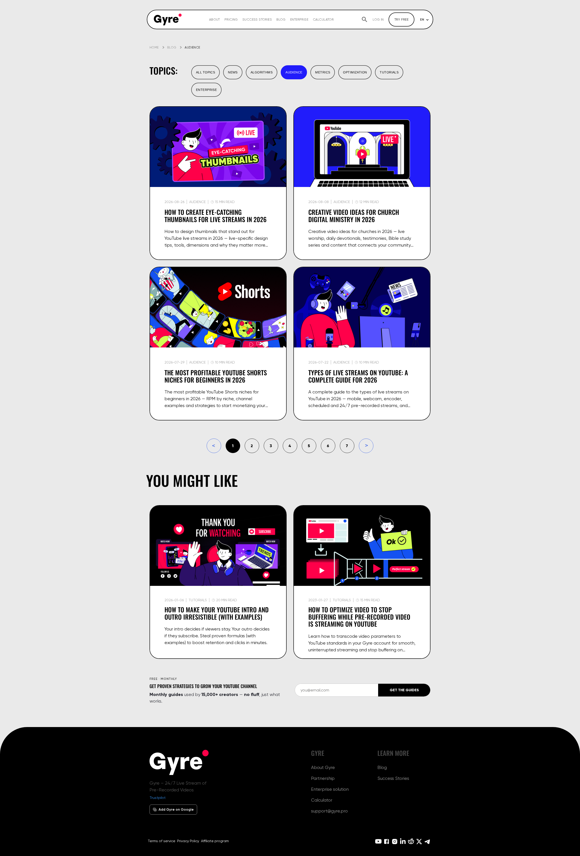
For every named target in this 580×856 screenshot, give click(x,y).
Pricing (231, 19)
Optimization (355, 72)
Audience (197, 202)
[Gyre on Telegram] (427, 841)
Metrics (322, 72)
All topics (205, 72)
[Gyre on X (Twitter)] (419, 841)
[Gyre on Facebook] (386, 841)
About (214, 19)
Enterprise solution (330, 789)
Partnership (323, 778)
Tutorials (389, 72)
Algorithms (262, 72)
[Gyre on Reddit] (411, 841)
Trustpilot (158, 797)
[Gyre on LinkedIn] (403, 841)
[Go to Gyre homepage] (179, 762)
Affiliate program (215, 841)
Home (154, 47)
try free (401, 19)
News (233, 72)
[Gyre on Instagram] (395, 841)
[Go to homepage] (168, 19)
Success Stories (257, 19)
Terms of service (161, 841)
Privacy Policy (188, 841)
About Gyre (323, 767)
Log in (378, 19)
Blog (281, 19)
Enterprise (299, 19)
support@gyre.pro (329, 811)
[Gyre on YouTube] (378, 841)
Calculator (323, 19)
